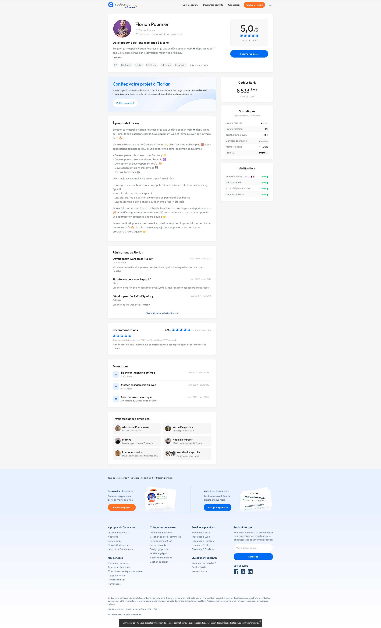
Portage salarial (116, 579)
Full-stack (166, 64)
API (116, 64)
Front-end (151, 64)
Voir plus (117, 57)
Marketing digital (159, 553)
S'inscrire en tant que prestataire (125, 571)
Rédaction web (158, 545)
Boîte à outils (114, 540)
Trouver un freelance (119, 567)
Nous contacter (200, 571)
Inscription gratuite (213, 4)
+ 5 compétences (199, 64)
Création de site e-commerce (165, 536)
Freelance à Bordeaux (203, 549)
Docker (139, 64)
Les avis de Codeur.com (120, 549)
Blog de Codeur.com (118, 545)
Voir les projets (190, 4)
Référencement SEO (161, 540)
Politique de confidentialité (138, 609)
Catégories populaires (163, 527)
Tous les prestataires (117, 477)
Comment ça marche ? (204, 562)
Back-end (126, 64)
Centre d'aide (199, 567)
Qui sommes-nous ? (118, 532)
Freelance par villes (203, 527)
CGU (156, 609)
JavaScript (180, 64)
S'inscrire (253, 556)
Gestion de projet (159, 561)
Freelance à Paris (201, 532)
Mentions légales (116, 609)
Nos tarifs (113, 536)
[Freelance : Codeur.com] (123, 5)
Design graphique (159, 549)
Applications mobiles (161, 557)
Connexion (234, 4)
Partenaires (114, 583)
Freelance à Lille (200, 545)
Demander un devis (118, 562)
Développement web (161, 532)
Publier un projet (254, 4)
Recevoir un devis (249, 53)
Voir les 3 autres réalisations (161, 312)
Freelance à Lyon (201, 536)
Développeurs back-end (188, 456)
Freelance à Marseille (203, 540)
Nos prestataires (116, 575)
